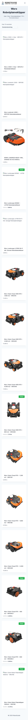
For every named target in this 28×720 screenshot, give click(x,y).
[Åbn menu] (24, 3)
